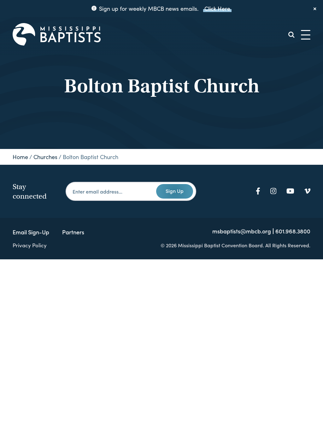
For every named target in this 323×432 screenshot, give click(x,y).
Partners (73, 232)
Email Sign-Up (31, 232)
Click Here (217, 8)
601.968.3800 (292, 231)
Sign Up (175, 190)
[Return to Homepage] (57, 34)
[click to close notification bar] (315, 8)
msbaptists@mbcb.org (241, 231)
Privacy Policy (30, 245)
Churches (45, 157)
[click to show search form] (291, 35)
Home (20, 157)
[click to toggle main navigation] (305, 35)
